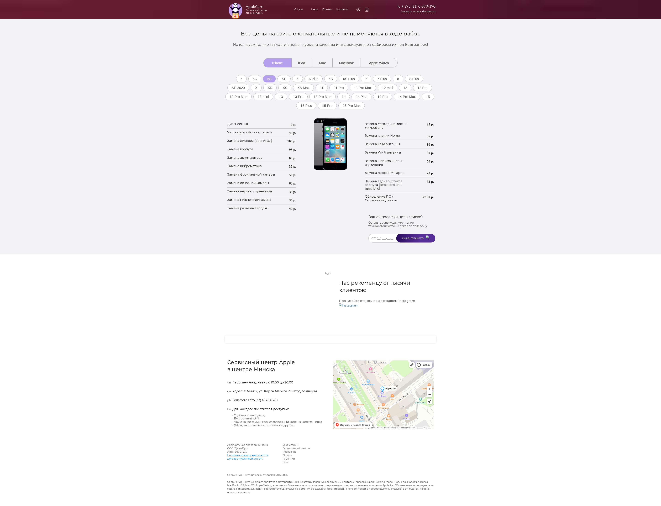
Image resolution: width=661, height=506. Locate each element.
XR (270, 88)
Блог (286, 462)
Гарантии (289, 458)
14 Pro (382, 97)
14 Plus (361, 97)
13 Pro (298, 97)
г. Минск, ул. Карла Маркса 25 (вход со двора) (280, 391)
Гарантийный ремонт (296, 448)
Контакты (342, 9)
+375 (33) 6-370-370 (263, 400)
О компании (290, 444)
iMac (322, 63)
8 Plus (414, 79)
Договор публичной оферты (245, 458)
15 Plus (306, 106)
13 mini (263, 97)
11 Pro (339, 88)
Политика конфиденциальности (247, 455)
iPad (301, 63)
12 (405, 88)
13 (281, 97)
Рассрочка (289, 451)
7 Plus (382, 79)
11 (321, 88)
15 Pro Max (351, 106)
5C (255, 79)
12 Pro (422, 88)
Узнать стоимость (413, 238)
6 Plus (313, 79)
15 (428, 97)
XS (285, 88)
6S (331, 79)
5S (269, 79)
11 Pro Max (363, 88)
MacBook (346, 63)
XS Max (303, 88)
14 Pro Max (407, 97)
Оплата (287, 455)
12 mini (387, 88)
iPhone (277, 63)
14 (343, 97)
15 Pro (327, 106)
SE (284, 79)
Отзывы (327, 9)
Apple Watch (379, 63)
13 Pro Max (322, 97)
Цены (314, 9)
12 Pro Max (238, 97)
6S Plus (349, 79)
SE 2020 (238, 88)
